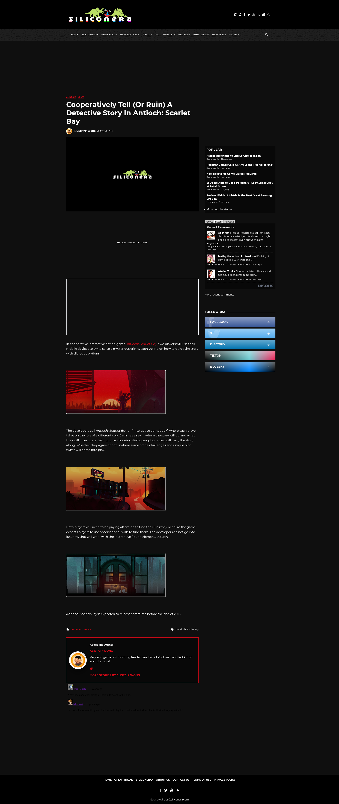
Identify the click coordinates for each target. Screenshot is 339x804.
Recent (219, 222)
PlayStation (128, 34)
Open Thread (123, 779)
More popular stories (219, 209)
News (81, 97)
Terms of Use (201, 779)
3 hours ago (256, 264)
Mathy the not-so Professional (237, 256)
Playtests (219, 34)
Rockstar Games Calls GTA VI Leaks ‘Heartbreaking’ (240, 164)
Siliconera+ (90, 34)
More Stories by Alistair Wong (115, 675)
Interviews (201, 34)
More (233, 34)
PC (157, 34)
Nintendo (107, 34)
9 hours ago (256, 279)
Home (74, 34)
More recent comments (219, 294)
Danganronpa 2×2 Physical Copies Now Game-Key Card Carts (237, 246)
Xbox (146, 34)
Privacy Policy (224, 779)
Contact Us (181, 779)
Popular (229, 222)
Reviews (184, 34)
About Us (163, 779)
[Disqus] (132, 727)
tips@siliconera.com (176, 799)
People (209, 222)
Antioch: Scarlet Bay (188, 629)
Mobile (168, 34)
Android (71, 97)
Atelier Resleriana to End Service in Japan (234, 155)
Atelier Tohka (226, 271)
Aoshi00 (223, 232)
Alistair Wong (86, 131)
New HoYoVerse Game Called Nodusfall (232, 173)
